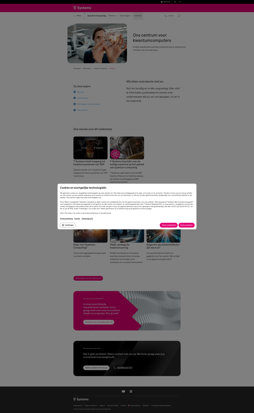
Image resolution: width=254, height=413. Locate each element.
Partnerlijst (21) (87, 219)
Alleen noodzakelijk (169, 225)
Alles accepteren (186, 225)
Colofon (77, 219)
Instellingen (69, 225)
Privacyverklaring (66, 219)
